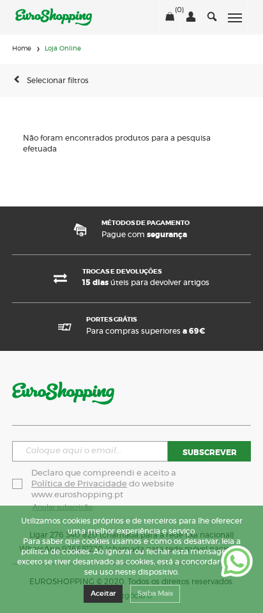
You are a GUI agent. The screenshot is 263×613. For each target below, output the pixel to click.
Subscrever (210, 452)
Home (21, 48)
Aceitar (103, 593)
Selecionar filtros (58, 80)
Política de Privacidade (79, 484)
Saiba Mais (155, 593)
